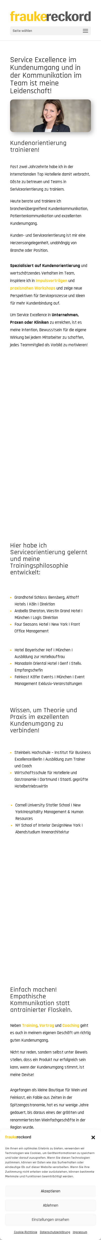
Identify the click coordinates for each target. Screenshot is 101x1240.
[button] (93, 1137)
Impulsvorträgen (51, 281)
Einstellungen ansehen (50, 1219)
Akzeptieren (50, 1191)
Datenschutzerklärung (55, 1232)
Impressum (80, 1232)
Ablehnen (50, 1205)
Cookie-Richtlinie (25, 1232)
